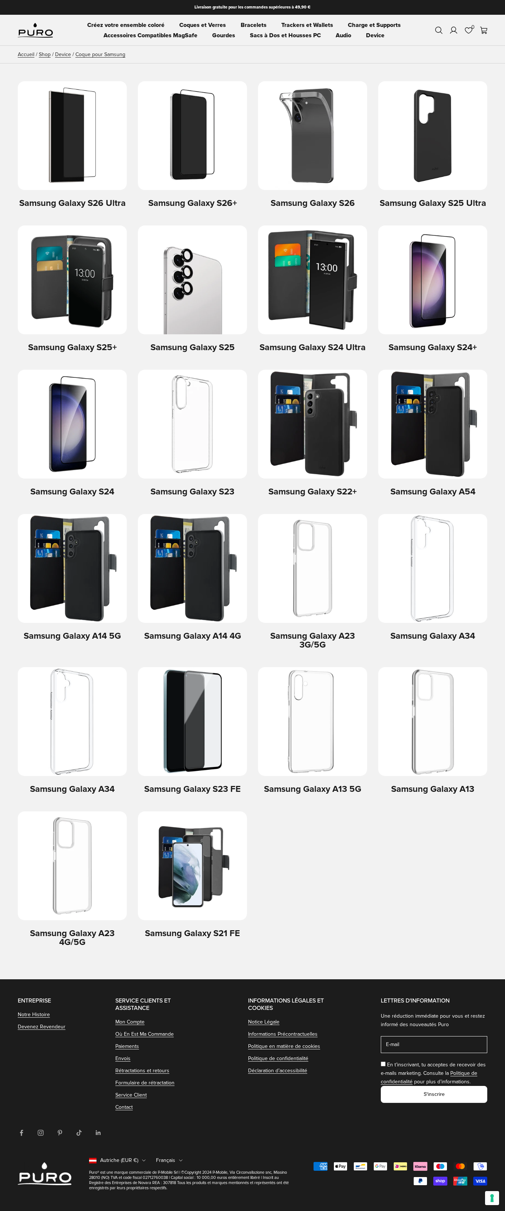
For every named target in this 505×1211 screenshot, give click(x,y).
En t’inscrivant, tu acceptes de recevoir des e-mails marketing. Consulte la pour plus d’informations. (433, 1073)
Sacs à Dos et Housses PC (285, 35)
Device (375, 35)
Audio (343, 35)
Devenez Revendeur (41, 1027)
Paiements (127, 1046)
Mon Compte (130, 1022)
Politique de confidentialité (278, 1058)
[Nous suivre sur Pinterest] (60, 1132)
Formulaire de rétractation (144, 1083)
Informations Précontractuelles (283, 1034)
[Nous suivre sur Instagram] (40, 1132)
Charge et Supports (374, 25)
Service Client (131, 1095)
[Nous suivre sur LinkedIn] (98, 1132)
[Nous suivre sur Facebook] (21, 1132)
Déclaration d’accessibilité (277, 1070)
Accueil (26, 54)
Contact (124, 1107)
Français (165, 1160)
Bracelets (254, 25)
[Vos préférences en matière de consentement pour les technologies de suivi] (492, 1198)
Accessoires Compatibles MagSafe (150, 35)
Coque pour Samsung (100, 54)
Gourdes (223, 35)
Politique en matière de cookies (284, 1046)
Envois (123, 1058)
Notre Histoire (34, 1014)
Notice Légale (263, 1022)
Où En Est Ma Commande (144, 1034)
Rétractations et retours (142, 1070)
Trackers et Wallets (307, 25)
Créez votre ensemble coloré (126, 25)
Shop (45, 54)
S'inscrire (434, 1094)
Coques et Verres (202, 25)
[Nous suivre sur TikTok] (79, 1132)
